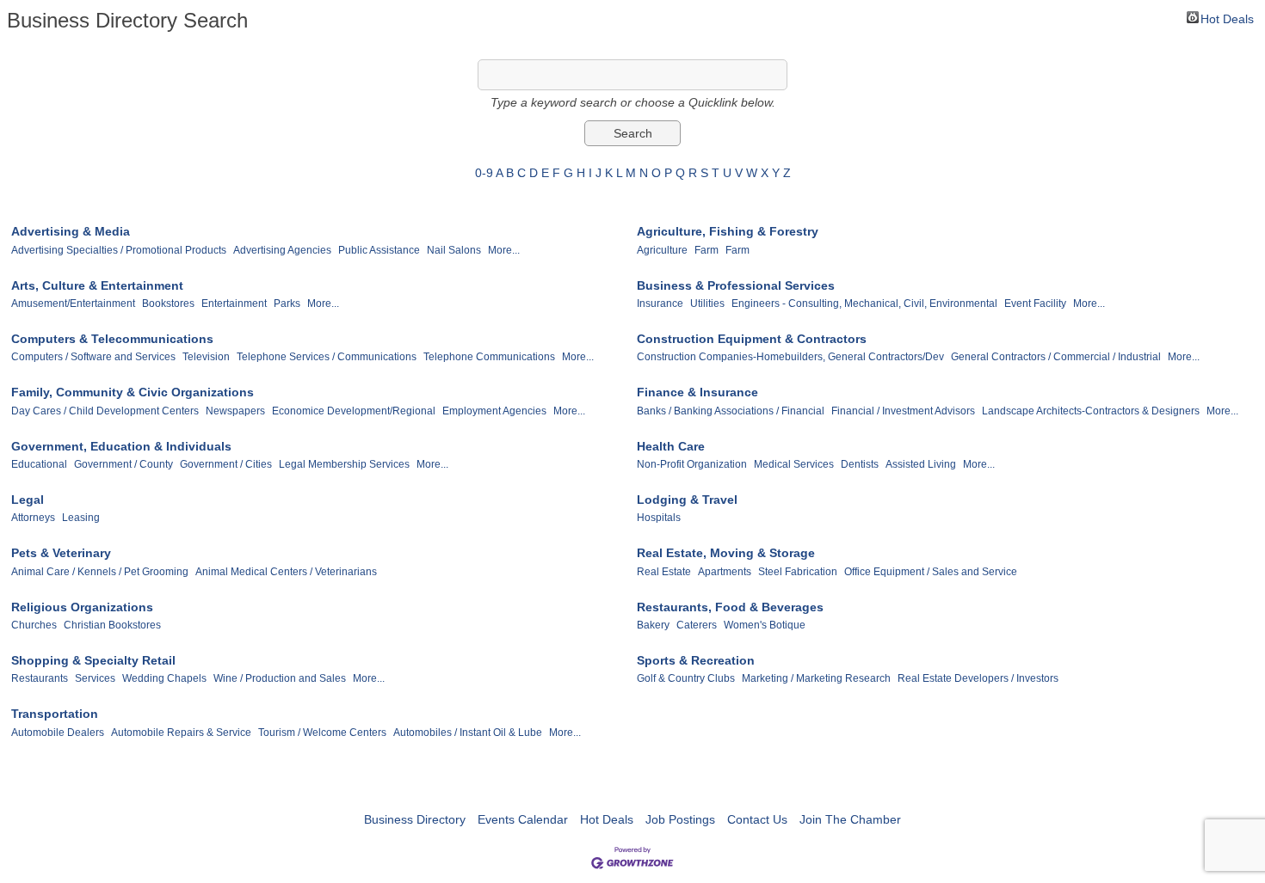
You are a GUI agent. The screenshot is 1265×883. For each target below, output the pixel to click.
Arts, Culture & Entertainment (97, 285)
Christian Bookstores (112, 625)
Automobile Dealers (57, 733)
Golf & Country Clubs (686, 678)
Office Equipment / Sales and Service (930, 572)
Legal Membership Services (344, 464)
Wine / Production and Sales (279, 678)
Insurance (660, 303)
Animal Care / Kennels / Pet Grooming (99, 572)
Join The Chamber (850, 819)
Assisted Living (921, 464)
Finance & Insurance (697, 392)
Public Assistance (379, 250)
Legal (27, 499)
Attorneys (33, 518)
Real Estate (664, 572)
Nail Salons (454, 250)
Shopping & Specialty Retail (93, 660)
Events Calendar (523, 819)
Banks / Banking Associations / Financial (730, 411)
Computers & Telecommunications (112, 339)
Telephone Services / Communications (327, 357)
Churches (34, 625)
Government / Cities (226, 464)
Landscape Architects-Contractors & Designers (1091, 411)
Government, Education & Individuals (121, 446)
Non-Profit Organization (692, 464)
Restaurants (39, 678)
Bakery (653, 625)
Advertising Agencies (282, 250)
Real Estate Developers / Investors (978, 678)
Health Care (671, 446)
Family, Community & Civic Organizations (132, 392)
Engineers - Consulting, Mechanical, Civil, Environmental (864, 303)
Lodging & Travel (687, 499)
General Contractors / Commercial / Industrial (1056, 357)
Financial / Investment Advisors (903, 411)
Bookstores (168, 303)
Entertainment (234, 303)
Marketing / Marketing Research (816, 678)
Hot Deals (1227, 17)
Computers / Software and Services (93, 357)
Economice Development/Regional (353, 411)
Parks (287, 303)
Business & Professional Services (736, 285)
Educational (39, 464)
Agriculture (662, 250)
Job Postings (680, 819)
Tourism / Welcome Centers (322, 733)
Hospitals (659, 518)
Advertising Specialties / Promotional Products (118, 250)
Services (95, 678)
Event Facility (1035, 303)
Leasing (81, 518)
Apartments (724, 572)
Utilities (707, 303)
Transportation (54, 714)
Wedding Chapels (164, 678)
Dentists (860, 464)
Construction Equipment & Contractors (752, 339)
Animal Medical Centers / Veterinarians (286, 572)
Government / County (123, 464)
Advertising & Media (70, 231)
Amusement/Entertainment (73, 303)
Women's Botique (764, 625)
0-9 (484, 173)
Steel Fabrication (797, 572)
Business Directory (415, 819)
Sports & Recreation (696, 660)
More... (504, 250)
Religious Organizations (82, 607)
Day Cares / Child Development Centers (105, 411)
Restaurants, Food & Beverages (730, 607)
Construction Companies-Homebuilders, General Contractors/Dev (790, 357)
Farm (706, 250)
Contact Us (757, 819)
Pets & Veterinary (61, 553)
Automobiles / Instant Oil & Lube (467, 733)
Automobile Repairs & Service (181, 733)
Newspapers (235, 411)
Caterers (696, 625)
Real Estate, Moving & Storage (726, 553)
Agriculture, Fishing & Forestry (727, 231)
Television (206, 357)
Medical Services (794, 464)
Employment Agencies (494, 411)
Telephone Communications (489, 357)
